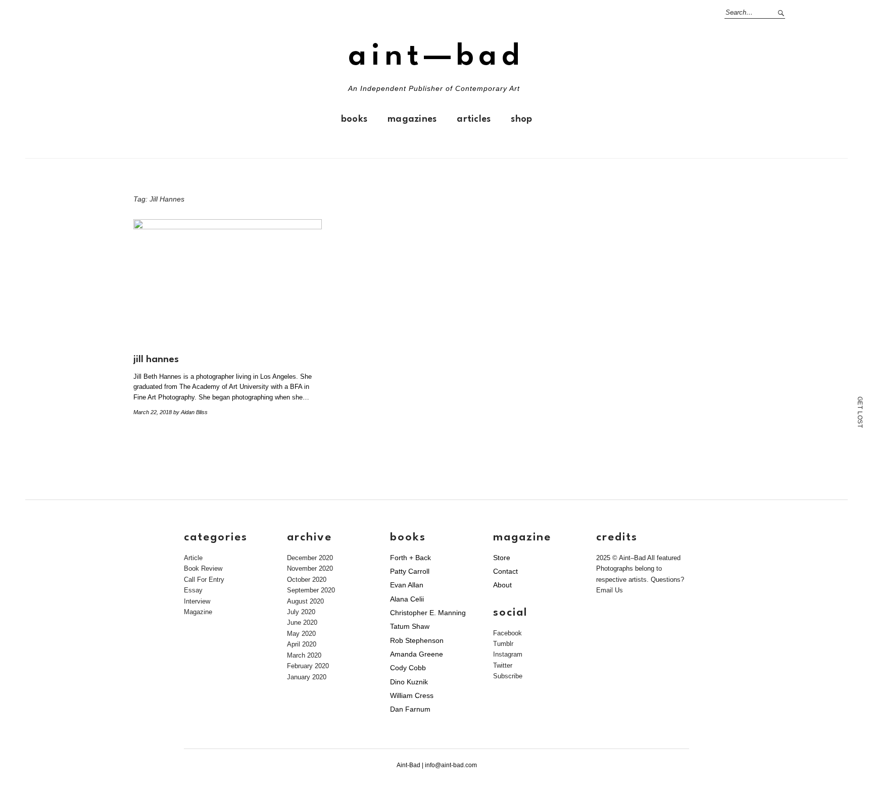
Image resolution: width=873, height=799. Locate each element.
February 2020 (308, 666)
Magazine (198, 612)
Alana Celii (407, 599)
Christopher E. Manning (428, 613)
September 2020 (311, 590)
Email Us (609, 590)
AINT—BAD (436, 57)
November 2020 (310, 568)
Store (501, 558)
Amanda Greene (416, 654)
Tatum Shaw (409, 626)
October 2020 (306, 579)
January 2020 (306, 677)
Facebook (507, 633)
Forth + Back (410, 558)
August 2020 (305, 601)
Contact (505, 571)
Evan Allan (406, 585)
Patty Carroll (409, 571)
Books (354, 119)
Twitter (502, 665)
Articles (474, 119)
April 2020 (301, 644)
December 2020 (310, 558)
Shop (521, 119)
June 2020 (302, 622)
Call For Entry (204, 579)
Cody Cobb (408, 668)
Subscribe (507, 676)
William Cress (411, 695)
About (502, 585)
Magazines (412, 119)
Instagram (507, 654)
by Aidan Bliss (190, 412)
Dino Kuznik (409, 682)
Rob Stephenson (417, 640)
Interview (197, 601)
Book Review (203, 568)
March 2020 (304, 655)
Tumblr (503, 643)
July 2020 (301, 612)
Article (193, 558)
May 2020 (301, 633)
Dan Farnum (410, 709)
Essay (193, 590)
